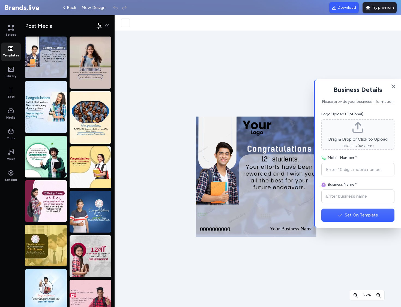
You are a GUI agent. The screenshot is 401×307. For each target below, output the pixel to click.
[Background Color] (125, 22)
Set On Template (361, 215)
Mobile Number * (342, 157)
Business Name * (342, 184)
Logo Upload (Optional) (342, 114)
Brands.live (22, 7)
